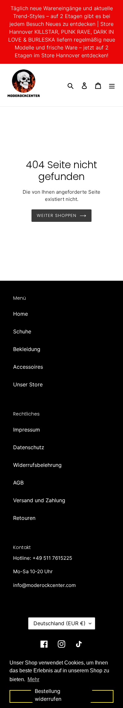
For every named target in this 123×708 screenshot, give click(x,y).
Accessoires (28, 366)
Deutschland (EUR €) (59, 623)
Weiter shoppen (57, 215)
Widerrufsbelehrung (37, 465)
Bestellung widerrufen (48, 695)
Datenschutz (28, 447)
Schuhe (22, 331)
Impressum (26, 429)
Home (20, 313)
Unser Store (28, 384)
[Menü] (112, 85)
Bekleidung (26, 349)
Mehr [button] (33, 679)
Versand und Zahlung (39, 500)
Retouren (24, 518)
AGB (18, 482)
